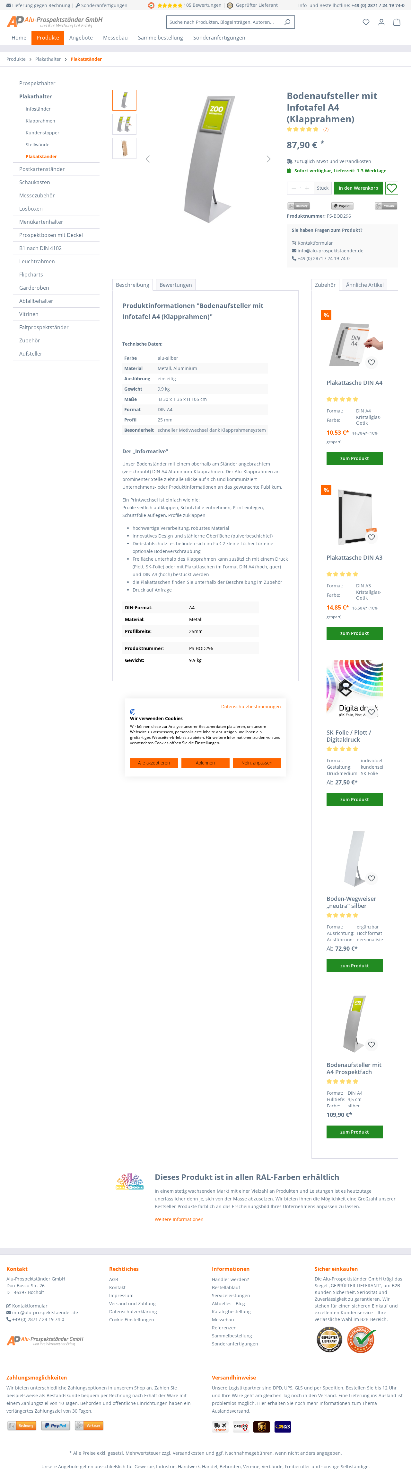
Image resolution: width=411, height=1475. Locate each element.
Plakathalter (35, 96)
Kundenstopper (42, 133)
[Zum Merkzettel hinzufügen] (391, 188)
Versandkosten (355, 161)
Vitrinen (29, 314)
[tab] (132, 285)
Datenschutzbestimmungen (251, 706)
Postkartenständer (42, 169)
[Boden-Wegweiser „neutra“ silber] (355, 858)
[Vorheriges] (148, 159)
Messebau (223, 1320)
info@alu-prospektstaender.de (329, 251)
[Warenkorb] (397, 22)
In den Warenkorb (358, 188)
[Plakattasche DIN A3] (355, 517)
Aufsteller (30, 353)
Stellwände (37, 144)
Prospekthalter (37, 83)
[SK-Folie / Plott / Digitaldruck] (355, 692)
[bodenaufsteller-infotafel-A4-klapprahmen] (208, 159)
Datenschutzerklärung (133, 1311)
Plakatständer (41, 156)
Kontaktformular (314, 243)
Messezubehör (37, 195)
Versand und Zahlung (132, 1303)
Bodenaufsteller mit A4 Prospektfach (354, 1068)
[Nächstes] (269, 159)
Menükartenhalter (41, 221)
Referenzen (224, 1328)
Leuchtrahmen (37, 261)
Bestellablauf (226, 1287)
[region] (193, 159)
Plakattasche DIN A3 (354, 557)
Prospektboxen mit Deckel (51, 235)
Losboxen (31, 208)
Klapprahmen (40, 121)
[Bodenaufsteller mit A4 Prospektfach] (355, 1024)
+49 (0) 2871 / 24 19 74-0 (323, 258)
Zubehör (29, 340)
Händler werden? (230, 1279)
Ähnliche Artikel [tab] (365, 284)
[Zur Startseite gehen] (54, 22)
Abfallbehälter (36, 300)
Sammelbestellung (232, 1336)
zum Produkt (354, 458)
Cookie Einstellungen (131, 1320)
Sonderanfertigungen (235, 1344)
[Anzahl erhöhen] (307, 188)
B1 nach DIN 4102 (40, 248)
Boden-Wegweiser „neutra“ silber (351, 902)
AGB (113, 1279)
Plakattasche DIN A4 (354, 382)
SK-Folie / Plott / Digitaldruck (349, 736)
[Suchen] (287, 22)
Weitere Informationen (179, 1219)
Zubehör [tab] (325, 284)
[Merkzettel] (366, 22)
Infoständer (38, 109)
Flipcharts (31, 274)
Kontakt (117, 1287)
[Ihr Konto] (381, 22)
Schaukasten (34, 182)
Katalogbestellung (231, 1311)
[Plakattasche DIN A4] (355, 342)
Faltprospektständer (44, 327)
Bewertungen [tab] (176, 284)
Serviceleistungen (231, 1295)
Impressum (121, 1295)
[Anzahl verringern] (294, 188)
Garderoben (34, 287)
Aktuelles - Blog (228, 1303)
